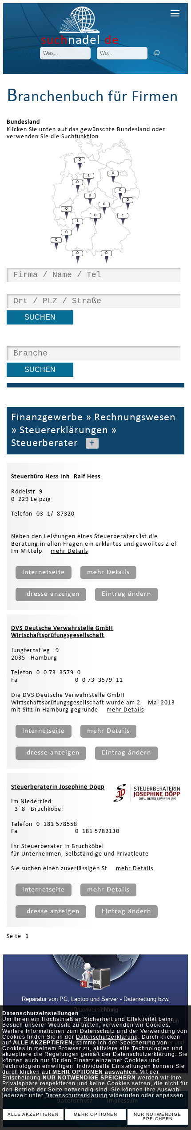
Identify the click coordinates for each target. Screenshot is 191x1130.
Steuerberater (44, 443)
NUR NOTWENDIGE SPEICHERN (157, 1117)
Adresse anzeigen (51, 594)
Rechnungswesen (135, 417)
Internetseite (43, 572)
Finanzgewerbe (47, 417)
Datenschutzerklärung (107, 1037)
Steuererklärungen (64, 430)
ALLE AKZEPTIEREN (33, 1114)
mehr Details (69, 551)
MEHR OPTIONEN (95, 1114)
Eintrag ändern (126, 594)
